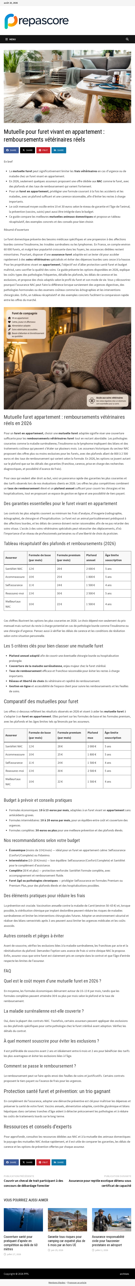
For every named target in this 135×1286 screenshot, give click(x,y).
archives (124, 1273)
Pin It (45, 150)
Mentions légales (57, 1282)
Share (13, 150)
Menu (12, 39)
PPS (26, 1273)
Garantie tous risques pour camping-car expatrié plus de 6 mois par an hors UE (66, 1241)
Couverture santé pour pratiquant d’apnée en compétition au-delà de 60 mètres (21, 1243)
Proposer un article (77, 1282)
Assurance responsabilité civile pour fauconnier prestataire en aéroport (108, 1241)
